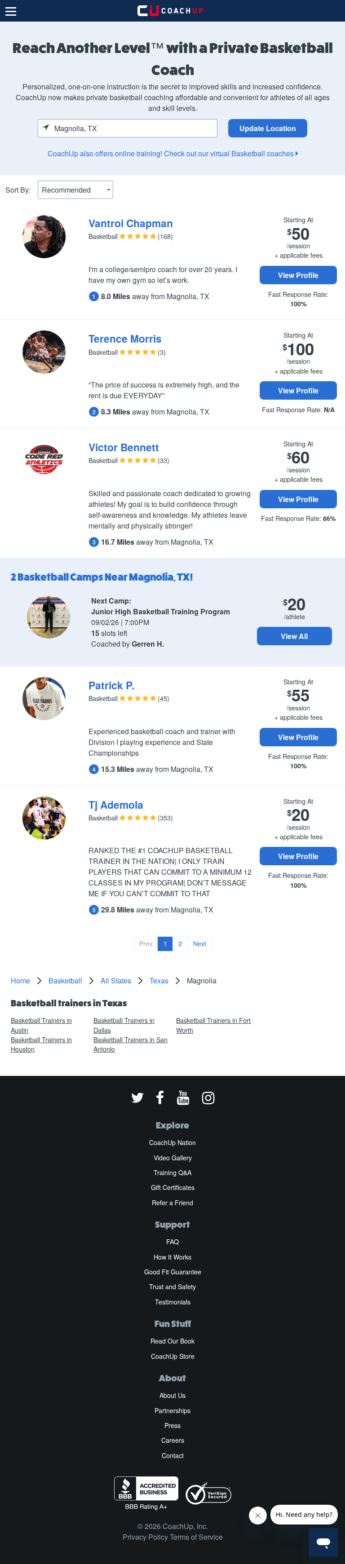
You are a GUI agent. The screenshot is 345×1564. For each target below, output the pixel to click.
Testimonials (172, 1301)
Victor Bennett (123, 447)
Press (172, 1425)
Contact (173, 1455)
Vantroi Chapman (130, 223)
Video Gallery (173, 1157)
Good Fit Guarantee (172, 1271)
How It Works (172, 1256)
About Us (172, 1395)
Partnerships (172, 1410)
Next (199, 943)
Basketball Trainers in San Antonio (130, 1044)
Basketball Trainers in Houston (41, 1044)
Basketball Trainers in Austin (41, 1025)
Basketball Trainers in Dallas (124, 1025)
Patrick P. (111, 685)
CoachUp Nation (172, 1142)
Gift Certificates (173, 1187)
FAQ (172, 1241)
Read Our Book (172, 1340)
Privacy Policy (145, 1537)
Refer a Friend (172, 1202)
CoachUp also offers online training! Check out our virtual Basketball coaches (172, 153)
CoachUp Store (173, 1356)
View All (294, 636)
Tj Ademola (115, 804)
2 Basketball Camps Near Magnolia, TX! (102, 577)
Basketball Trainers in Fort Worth (213, 1025)
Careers (172, 1440)
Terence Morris (125, 338)
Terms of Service (196, 1537)
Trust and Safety (172, 1286)
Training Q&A (172, 1172)
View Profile (298, 275)
